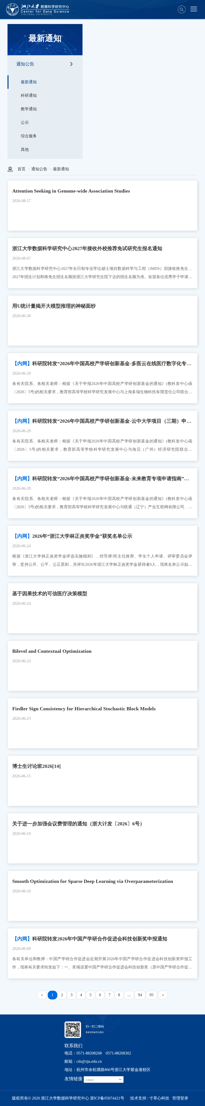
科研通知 (29, 95)
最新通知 (29, 82)
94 (140, 995)
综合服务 (29, 136)
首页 (22, 169)
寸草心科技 (159, 1098)
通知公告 (25, 64)
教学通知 (29, 109)
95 (152, 995)
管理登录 (180, 1098)
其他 (25, 149)
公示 (25, 122)
